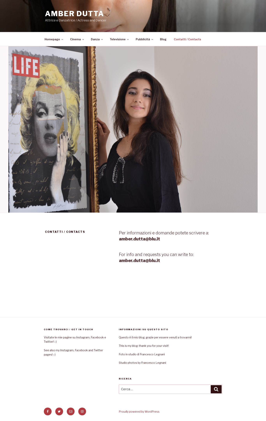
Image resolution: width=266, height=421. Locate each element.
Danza (95, 39)
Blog (163, 39)
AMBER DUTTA (74, 13)
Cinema (75, 39)
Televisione (118, 39)
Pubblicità (143, 39)
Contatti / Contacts (187, 39)
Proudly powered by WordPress (139, 411)
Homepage (52, 39)
